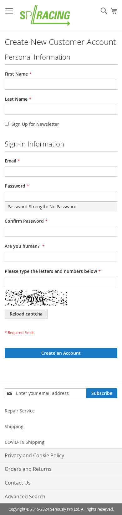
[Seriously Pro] (45, 15)
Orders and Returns (28, 468)
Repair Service (20, 411)
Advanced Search (25, 496)
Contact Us (18, 482)
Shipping (14, 426)
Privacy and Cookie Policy (34, 455)
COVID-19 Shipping (24, 442)
